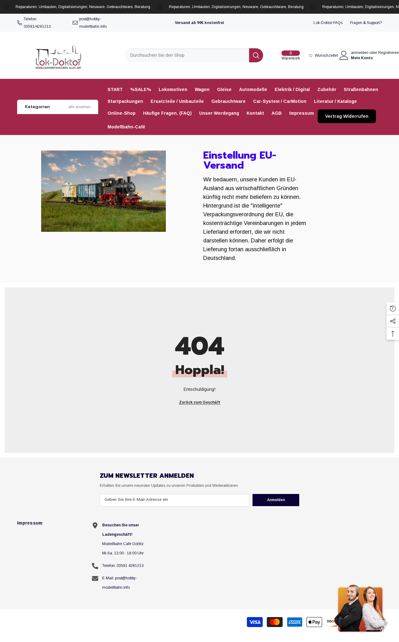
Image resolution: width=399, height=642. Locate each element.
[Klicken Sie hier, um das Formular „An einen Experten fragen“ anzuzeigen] (362, 608)
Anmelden (276, 500)
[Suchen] (194, 55)
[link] (103, 191)
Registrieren (388, 53)
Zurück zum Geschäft (199, 402)
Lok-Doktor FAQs (328, 23)
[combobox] (187, 55)
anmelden (359, 53)
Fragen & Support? (366, 23)
